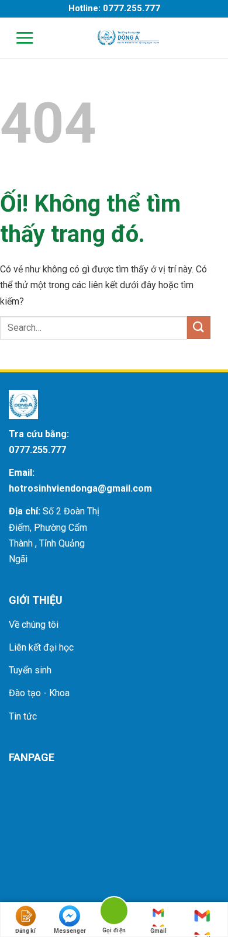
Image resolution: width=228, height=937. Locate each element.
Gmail (158, 931)
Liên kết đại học (41, 647)
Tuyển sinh (30, 670)
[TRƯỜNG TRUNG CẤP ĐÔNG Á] (127, 38)
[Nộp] (198, 327)
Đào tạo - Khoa (39, 693)
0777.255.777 (37, 449)
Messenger (70, 931)
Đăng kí (25, 931)
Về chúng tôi (33, 624)
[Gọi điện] (114, 912)
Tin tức (23, 716)
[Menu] (17, 38)
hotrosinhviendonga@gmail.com (80, 488)
